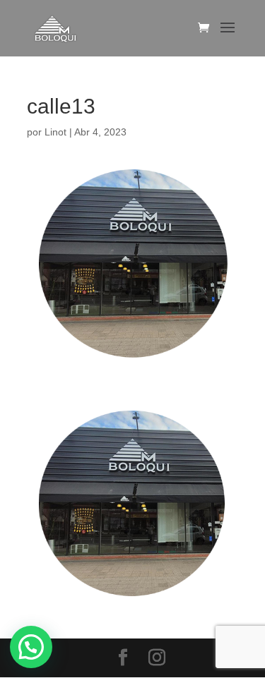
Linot (55, 132)
